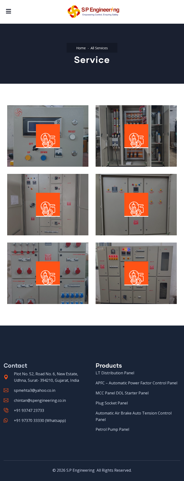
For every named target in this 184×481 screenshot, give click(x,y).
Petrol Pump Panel (125, 274)
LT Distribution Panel (38, 202)
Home (81, 48)
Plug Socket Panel (35, 274)
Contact (15, 365)
